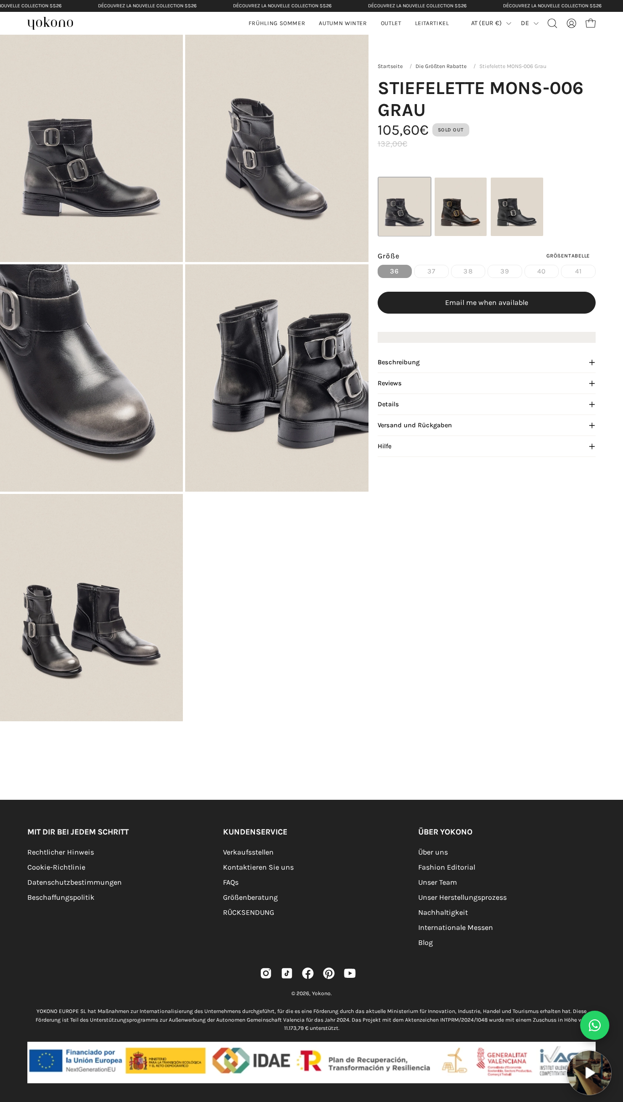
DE (525, 23)
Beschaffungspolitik (60, 897)
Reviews (390, 383)
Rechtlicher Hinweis (60, 852)
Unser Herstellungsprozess (462, 897)
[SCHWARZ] (517, 207)
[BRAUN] (461, 207)
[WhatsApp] (594, 1025)
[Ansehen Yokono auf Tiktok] (287, 973)
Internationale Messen (455, 927)
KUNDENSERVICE (255, 831)
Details (388, 404)
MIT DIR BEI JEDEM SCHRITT (78, 831)
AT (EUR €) (486, 23)
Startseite (390, 66)
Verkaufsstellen (248, 852)
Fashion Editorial (446, 867)
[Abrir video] (589, 1072)
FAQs (231, 882)
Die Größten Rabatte (441, 66)
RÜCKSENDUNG (248, 912)
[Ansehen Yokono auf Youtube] (350, 973)
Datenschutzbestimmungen (74, 882)
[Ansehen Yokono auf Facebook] (308, 973)
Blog (425, 942)
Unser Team (437, 882)
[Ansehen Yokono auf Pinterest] (329, 973)
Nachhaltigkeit (443, 912)
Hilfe (384, 446)
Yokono (321, 993)
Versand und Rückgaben (415, 425)
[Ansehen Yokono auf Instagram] (266, 973)
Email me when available (486, 302)
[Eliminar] (609, 1045)
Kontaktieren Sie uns (258, 867)
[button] (343, 23)
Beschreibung (399, 362)
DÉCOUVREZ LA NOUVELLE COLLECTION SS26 (147, 6)
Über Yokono (445, 831)
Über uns (433, 852)
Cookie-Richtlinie (56, 867)
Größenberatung (250, 897)
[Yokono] (54, 24)
